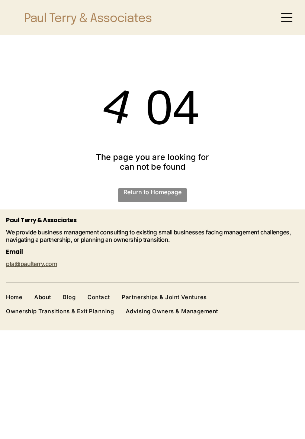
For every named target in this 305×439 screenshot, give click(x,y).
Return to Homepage (152, 192)
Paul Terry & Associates (88, 19)
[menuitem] (20, 297)
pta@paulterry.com (31, 263)
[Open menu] (286, 17)
